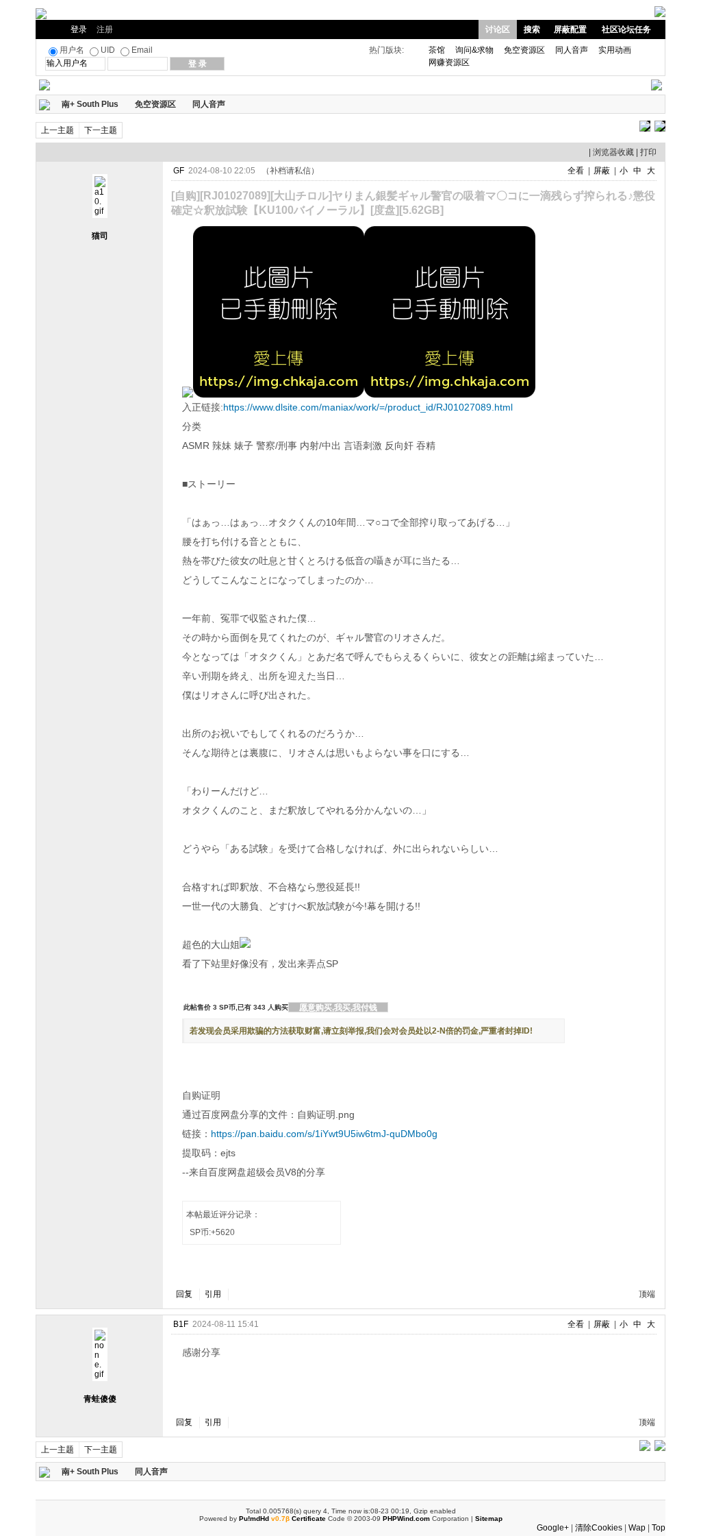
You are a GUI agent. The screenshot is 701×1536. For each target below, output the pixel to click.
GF (178, 170)
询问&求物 (474, 50)
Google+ (553, 1528)
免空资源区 (524, 50)
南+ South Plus (90, 104)
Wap (637, 1528)
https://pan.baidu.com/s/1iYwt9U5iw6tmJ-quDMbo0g (324, 1133)
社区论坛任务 (626, 29)
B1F (180, 1324)
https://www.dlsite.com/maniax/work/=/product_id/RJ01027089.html (368, 407)
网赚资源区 (449, 62)
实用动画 (614, 50)
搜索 (532, 29)
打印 (648, 152)
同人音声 (571, 50)
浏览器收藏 (613, 152)
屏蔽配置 (570, 29)
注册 (105, 29)
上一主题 (57, 130)
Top (658, 1528)
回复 (184, 1294)
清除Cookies (598, 1528)
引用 (213, 1294)
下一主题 (100, 130)
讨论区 (497, 29)
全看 (576, 170)
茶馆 (437, 50)
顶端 (647, 1294)
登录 (79, 29)
